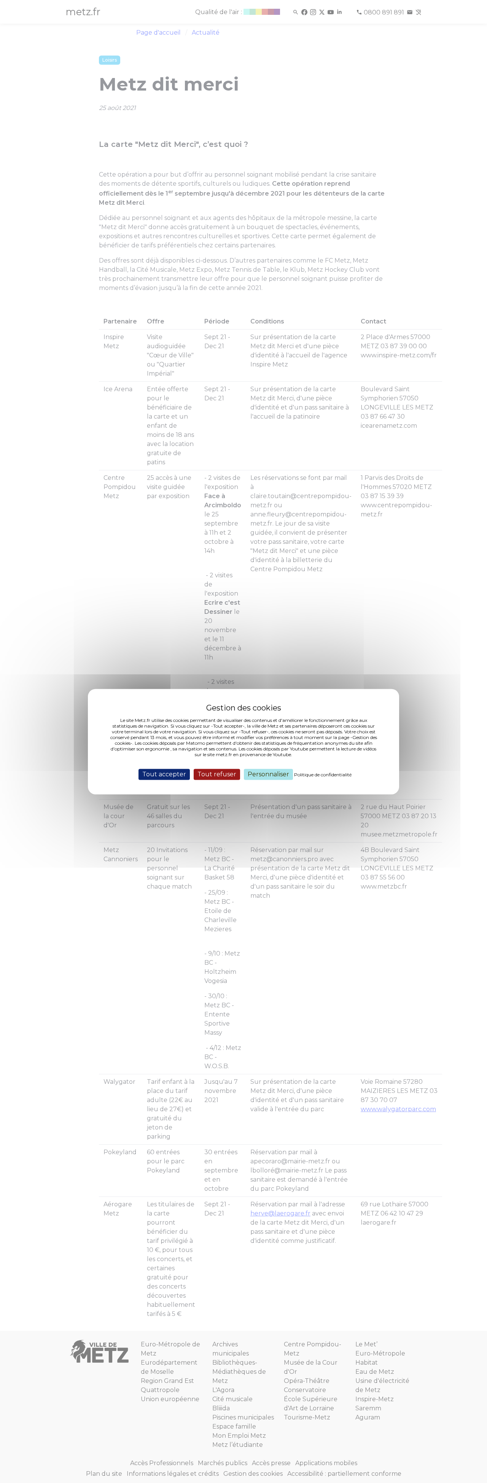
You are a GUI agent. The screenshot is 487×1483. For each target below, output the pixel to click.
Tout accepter (164, 774)
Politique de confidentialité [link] (323, 774)
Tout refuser (216, 774)
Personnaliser (268, 774)
